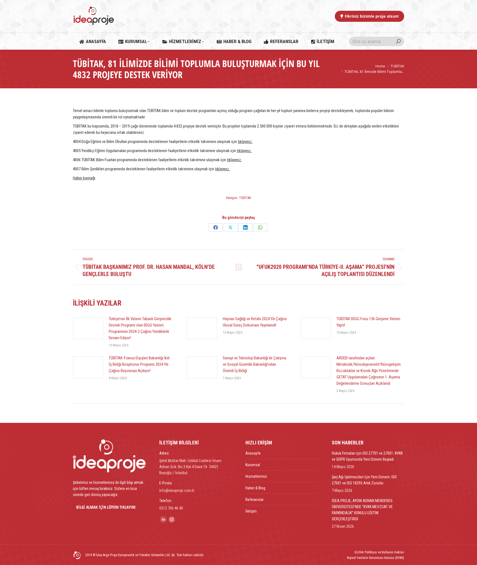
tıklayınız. (245, 141)
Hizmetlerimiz (256, 476)
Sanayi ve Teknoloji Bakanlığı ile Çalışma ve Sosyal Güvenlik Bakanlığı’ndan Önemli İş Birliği (254, 364)
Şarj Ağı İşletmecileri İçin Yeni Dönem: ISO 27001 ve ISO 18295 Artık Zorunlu (364, 480)
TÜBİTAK (245, 198)
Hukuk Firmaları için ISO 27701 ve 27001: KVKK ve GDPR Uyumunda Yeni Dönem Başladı (367, 456)
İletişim (251, 511)
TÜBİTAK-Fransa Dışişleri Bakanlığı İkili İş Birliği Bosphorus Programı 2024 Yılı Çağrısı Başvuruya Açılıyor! (139, 364)
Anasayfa (253, 453)
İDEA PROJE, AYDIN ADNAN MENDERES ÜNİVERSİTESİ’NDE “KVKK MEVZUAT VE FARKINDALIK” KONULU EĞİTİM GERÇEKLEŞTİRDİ (362, 509)
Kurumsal (252, 465)
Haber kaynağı (84, 178)
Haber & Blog (255, 488)
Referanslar (254, 499)
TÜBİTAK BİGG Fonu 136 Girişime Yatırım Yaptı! (368, 322)
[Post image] (88, 328)
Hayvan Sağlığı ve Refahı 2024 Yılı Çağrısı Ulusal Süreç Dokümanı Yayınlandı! (255, 322)
